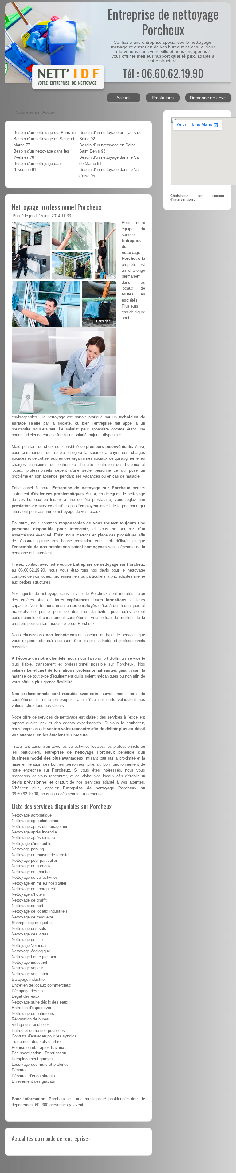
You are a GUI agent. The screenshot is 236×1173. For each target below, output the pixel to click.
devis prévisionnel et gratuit (40, 782)
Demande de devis (208, 97)
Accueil (123, 97)
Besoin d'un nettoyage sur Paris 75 (45, 133)
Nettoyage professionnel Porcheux (56, 206)
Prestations (163, 97)
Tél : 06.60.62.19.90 (163, 73)
